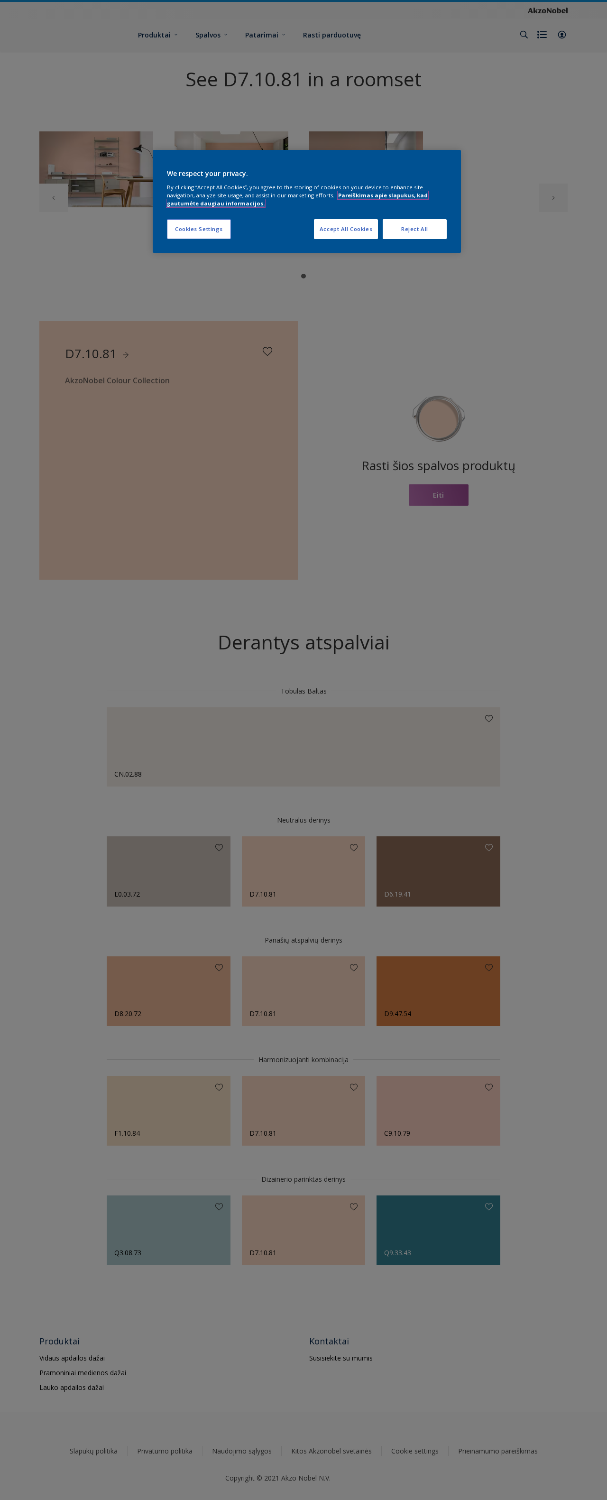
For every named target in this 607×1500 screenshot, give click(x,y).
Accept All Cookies (346, 228)
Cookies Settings (199, 228)
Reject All (414, 228)
